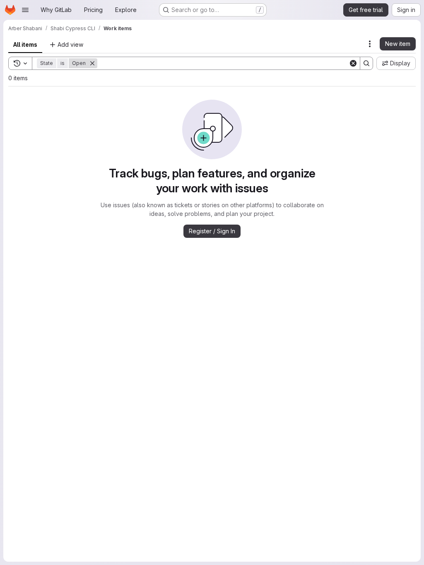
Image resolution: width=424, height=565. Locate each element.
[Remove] (92, 63)
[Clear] (353, 63)
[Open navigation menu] (25, 10)
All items (25, 44)
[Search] (366, 63)
